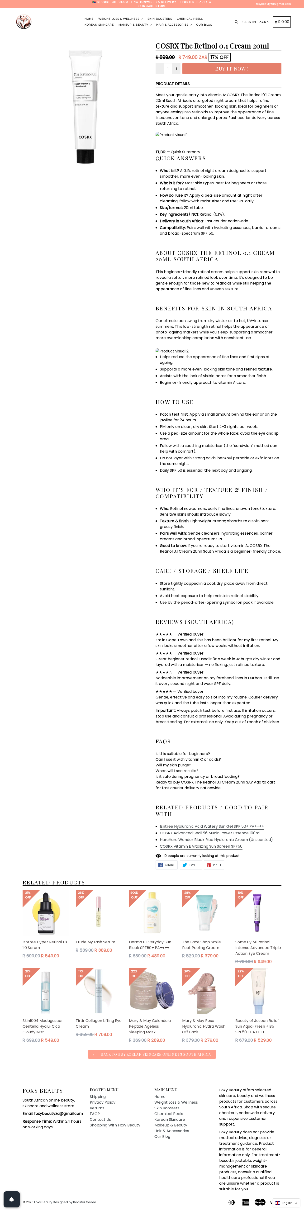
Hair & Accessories (172, 24)
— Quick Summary (178, 152)
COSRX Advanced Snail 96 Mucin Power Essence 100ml (210, 833)
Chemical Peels (190, 18)
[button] (286, 1203)
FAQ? (95, 1113)
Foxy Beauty (43, 1090)
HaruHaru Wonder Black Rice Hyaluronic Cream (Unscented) (216, 839)
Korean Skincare (99, 24)
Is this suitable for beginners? (183, 753)
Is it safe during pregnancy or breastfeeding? (198, 776)
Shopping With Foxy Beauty (115, 1125)
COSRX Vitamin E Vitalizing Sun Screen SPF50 (201, 846)
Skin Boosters (159, 18)
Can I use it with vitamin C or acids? (188, 759)
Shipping (98, 1096)
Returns (97, 1108)
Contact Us (100, 1119)
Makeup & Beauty (134, 24)
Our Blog (204, 24)
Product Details (173, 83)
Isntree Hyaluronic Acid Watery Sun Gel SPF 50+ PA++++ (212, 826)
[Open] (12, 1199)
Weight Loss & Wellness (119, 18)
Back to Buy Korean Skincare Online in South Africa (155, 1054)
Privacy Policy (102, 1102)
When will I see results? (177, 771)
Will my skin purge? (173, 765)
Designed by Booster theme (74, 1202)
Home (89, 18)
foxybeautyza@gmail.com (273, 4)
